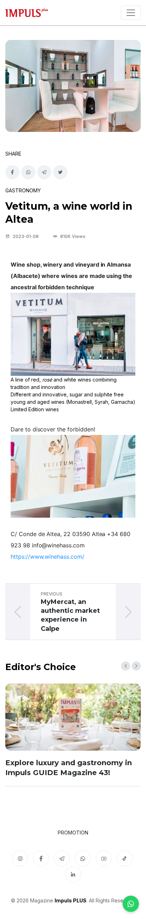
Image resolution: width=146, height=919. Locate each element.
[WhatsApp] (131, 904)
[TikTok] (125, 858)
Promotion (73, 833)
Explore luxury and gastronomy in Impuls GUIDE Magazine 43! (68, 767)
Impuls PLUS (70, 900)
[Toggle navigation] (131, 13)
